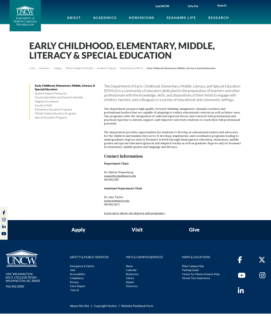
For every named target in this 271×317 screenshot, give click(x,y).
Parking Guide (190, 270)
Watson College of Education (79, 68)
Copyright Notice (105, 306)
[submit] (229, 6)
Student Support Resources (51, 93)
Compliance (77, 278)
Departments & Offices (131, 68)
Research (218, 18)
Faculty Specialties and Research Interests (59, 97)
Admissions (141, 18)
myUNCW (162, 6)
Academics (105, 18)
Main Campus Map (193, 266)
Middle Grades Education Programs (55, 113)
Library (130, 278)
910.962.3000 (15, 286)
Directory (132, 286)
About (74, 18)
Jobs (72, 270)
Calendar (131, 270)
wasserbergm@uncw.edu (120, 176)
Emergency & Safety (82, 266)
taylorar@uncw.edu (116, 200)
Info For (193, 6)
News (129, 266)
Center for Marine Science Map (200, 274)
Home (32, 68)
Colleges (57, 68)
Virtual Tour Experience (196, 278)
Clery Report (77, 286)
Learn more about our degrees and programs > (135, 213)
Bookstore (132, 274)
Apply (78, 229)
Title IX (74, 290)
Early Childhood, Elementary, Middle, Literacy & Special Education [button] (65, 87)
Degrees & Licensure (47, 101)
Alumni (130, 282)
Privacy (74, 282)
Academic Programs (106, 68)
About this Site (79, 306)
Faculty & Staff (43, 105)
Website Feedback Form (137, 306)
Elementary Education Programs (53, 109)
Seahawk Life (181, 18)
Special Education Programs (51, 117)
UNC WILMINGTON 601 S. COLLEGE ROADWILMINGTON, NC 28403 (23, 277)
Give (194, 229)
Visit (137, 229)
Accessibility (77, 274)
